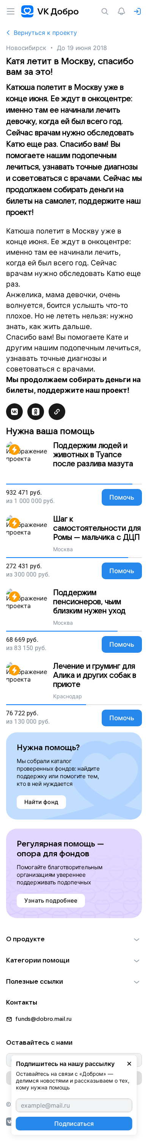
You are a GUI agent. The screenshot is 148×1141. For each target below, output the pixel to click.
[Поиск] (106, 11)
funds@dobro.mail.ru (43, 1019)
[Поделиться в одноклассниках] (35, 411)
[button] (74, 939)
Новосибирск (26, 48)
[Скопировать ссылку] (57, 411)
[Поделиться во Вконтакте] (14, 411)
